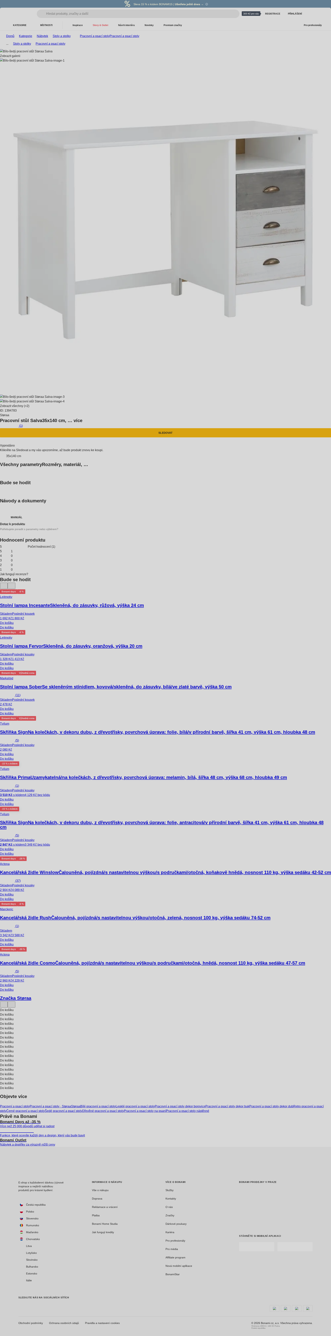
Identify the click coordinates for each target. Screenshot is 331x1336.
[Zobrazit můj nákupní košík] (320, 14)
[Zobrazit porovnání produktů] (311, 14)
